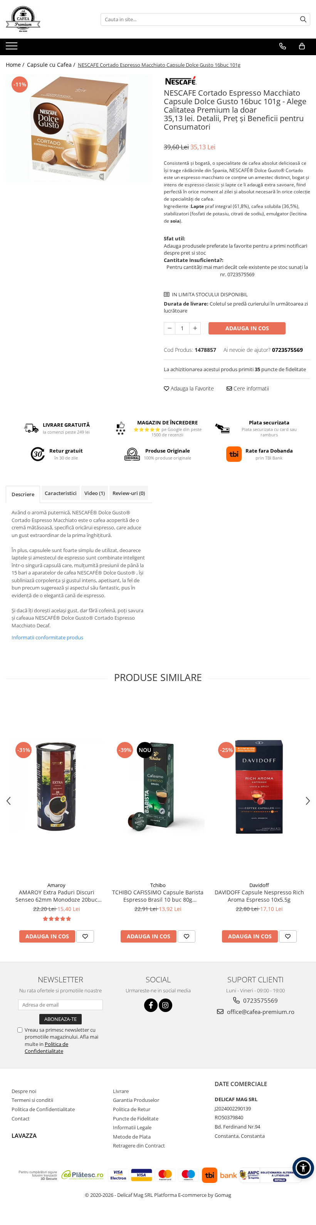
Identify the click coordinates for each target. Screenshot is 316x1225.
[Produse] (12, 48)
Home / (16, 64)
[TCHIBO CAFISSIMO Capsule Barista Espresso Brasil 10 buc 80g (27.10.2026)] (158, 787)
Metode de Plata (132, 1136)
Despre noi (24, 1091)
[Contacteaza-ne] (282, 46)
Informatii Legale (132, 1127)
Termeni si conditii (32, 1100)
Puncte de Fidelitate (135, 1118)
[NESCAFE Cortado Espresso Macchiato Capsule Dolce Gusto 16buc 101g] (79, 128)
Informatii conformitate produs (47, 637)
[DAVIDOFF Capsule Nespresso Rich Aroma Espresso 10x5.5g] (259, 787)
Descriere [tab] (23, 494)
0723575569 (260, 1000)
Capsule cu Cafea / (52, 64)
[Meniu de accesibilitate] (303, 1168)
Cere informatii (250, 388)
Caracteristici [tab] (61, 493)
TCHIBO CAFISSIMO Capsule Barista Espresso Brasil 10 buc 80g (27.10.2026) (157, 896)
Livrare (121, 1091)
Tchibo (158, 885)
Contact (21, 1118)
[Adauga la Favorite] (85, 936)
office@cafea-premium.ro (259, 1011)
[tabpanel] (79, 128)
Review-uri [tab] (129, 493)
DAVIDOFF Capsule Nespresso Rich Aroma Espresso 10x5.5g (259, 896)
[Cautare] (303, 19)
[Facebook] (151, 1005)
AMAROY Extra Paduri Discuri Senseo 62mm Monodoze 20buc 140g (56, 896)
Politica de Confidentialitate (46, 1047)
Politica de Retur (131, 1109)
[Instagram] (165, 1005)
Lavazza (24, 1135)
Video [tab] (94, 493)
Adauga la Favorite (191, 388)
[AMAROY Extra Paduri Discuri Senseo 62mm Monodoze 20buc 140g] (56, 786)
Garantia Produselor (136, 1100)
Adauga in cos (247, 328)
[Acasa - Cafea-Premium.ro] (44, 19)
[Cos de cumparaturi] (302, 46)
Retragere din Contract (139, 1145)
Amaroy (56, 885)
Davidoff (259, 885)
